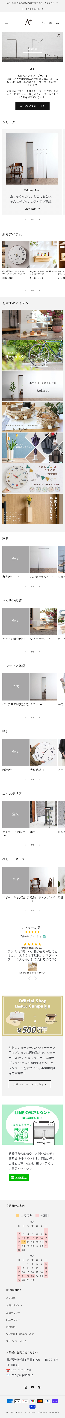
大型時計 (35, 769)
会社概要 (10, 1298)
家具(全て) (9, 576)
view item (30, 208)
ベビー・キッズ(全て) (16, 897)
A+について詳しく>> (32, 105)
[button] (6, 22)
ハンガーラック (40, 576)
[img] (32, 932)
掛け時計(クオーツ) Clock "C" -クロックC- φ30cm (14, 272)
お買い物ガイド (14, 1305)
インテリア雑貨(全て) (16, 704)
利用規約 (10, 1326)
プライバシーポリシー (17, 1341)
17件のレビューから (30, 936)
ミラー (34, 704)
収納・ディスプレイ (42, 897)
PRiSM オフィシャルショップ (27, 1412)
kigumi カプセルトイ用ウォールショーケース (43, 272)
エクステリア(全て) (14, 832)
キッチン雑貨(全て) (14, 638)
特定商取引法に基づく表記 (20, 1334)
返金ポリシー (13, 1312)
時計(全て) (9, 769)
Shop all (32, 48)
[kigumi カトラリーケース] (32, 966)
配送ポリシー (13, 1319)
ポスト (34, 832)
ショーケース (38, 638)
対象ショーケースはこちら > (29, 1084)
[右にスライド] (39, 219)
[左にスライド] (25, 219)
